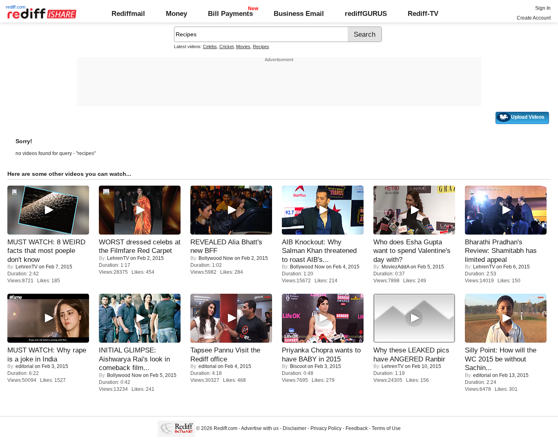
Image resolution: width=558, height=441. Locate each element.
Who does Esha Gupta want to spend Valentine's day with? (412, 250)
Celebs (210, 46)
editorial (24, 366)
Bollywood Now (216, 258)
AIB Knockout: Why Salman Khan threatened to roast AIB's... (319, 250)
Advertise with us (260, 428)
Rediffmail (128, 13)
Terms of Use (386, 428)
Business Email (299, 13)
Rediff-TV (423, 13)
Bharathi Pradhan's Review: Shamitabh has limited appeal (501, 250)
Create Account (534, 18)
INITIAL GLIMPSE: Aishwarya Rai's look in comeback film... (134, 358)
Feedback (357, 428)
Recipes (261, 46)
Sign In (543, 8)
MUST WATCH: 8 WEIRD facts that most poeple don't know (46, 250)
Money (176, 13)
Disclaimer (294, 428)
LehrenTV (27, 267)
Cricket (226, 46)
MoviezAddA (395, 267)
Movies (243, 46)
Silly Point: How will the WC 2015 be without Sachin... (500, 358)
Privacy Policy (325, 428)
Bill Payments (230, 13)
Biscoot (298, 366)
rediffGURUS (366, 13)
